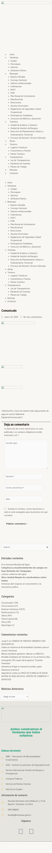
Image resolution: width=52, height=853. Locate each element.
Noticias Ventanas (9, 609)
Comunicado (7, 603)
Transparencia (16, 157)
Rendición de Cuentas (20, 163)
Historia (14, 67)
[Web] (23, 500)
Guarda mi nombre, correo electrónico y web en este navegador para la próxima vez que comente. (26, 512)
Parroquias (15, 64)
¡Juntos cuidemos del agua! (13, 574)
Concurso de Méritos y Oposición (26, 118)
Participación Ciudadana (21, 115)
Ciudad (14, 61)
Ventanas (14, 57)
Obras (12, 141)
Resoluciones (17, 99)
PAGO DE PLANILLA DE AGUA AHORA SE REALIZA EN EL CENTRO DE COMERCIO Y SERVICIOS (25, 676)
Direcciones (16, 102)
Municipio (14, 73)
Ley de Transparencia (20, 160)
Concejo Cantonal (19, 80)
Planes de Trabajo (19, 167)
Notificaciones (8, 612)
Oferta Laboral (7, 619)
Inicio (12, 54)
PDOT (13, 90)
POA (13, 93)
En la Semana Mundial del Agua (15, 564)
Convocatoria (7, 606)
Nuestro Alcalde (18, 77)
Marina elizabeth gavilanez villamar (17, 654)
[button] (26, 179)
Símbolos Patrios (18, 70)
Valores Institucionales (21, 83)
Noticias (13, 170)
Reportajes (6, 625)
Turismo (13, 144)
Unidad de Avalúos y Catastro (24, 125)
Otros (4, 622)
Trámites (14, 122)
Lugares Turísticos (19, 147)
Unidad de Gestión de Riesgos (24, 128)
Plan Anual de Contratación (23, 96)
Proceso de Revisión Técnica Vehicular (28, 138)
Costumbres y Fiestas (21, 150)
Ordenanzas (16, 86)
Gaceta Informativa (19, 106)
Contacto (14, 173)
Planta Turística (18, 154)
